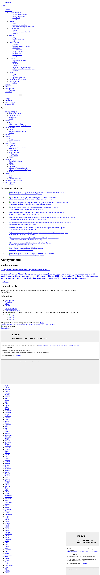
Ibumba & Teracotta (18, 16)
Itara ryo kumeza (14, 28)
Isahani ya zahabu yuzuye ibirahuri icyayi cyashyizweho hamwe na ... (30, 199)
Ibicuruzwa (8, 11)
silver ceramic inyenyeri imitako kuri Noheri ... (23, 224)
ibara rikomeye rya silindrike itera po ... (21, 250)
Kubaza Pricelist (6, 292)
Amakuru (8, 85)
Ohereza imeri (5, 328)
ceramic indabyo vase (18, 324)
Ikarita (42, 323)
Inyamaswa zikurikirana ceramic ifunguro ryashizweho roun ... (28, 219)
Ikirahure (15, 34)
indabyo (36, 324)
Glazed (14, 23)
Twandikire (8, 92)
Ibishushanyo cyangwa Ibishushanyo (23, 26)
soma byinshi (5, 282)
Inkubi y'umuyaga (18, 39)
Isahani (14, 62)
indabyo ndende (6, 324)
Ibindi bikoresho (14, 81)
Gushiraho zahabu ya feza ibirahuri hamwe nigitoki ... (25, 194)
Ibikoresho (15, 65)
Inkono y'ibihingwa (15, 12)
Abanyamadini (17, 49)
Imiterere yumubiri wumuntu (21, 46)
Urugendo (12, 90)
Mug (13, 76)
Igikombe (15, 63)
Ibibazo (7, 86)
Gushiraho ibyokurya (19, 60)
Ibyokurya (12, 58)
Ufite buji (11, 35)
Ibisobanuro (16, 44)
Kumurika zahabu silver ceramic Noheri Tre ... (23, 229)
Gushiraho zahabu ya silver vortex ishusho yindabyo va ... (26, 255)
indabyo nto (29, 324)
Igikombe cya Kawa (18, 78)
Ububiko (15, 70)
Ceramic (15, 30)
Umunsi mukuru (17, 51)
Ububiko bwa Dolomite (19, 14)
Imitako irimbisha (14, 42)
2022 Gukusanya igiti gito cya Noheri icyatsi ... (23, 234)
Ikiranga (7, 134)
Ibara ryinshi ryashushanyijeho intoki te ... (21, 245)
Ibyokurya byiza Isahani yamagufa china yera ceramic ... (26, 209)
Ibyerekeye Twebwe (11, 88)
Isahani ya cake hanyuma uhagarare (23, 69)
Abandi (14, 19)
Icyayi (14, 74)
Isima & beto (16, 18)
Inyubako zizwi (17, 53)
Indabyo (11, 21)
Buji (13, 37)
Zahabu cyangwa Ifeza (19, 25)
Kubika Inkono (17, 55)
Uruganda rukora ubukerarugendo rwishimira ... (25, 269)
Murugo (7, 9)
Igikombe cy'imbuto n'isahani (21, 67)
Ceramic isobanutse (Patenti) (21, 32)
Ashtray (14, 83)
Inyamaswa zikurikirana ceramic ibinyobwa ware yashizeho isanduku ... (31, 204)
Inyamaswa (16, 48)
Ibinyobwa (12, 72)
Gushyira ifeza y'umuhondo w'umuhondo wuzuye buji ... (26, 239)
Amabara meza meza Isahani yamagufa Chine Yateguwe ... (27, 214)
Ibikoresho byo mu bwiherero (18, 79)
